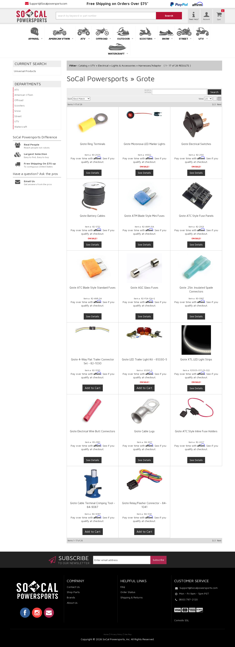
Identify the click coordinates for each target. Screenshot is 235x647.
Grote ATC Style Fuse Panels (196, 215)
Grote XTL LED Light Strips (196, 359)
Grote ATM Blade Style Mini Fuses (144, 215)
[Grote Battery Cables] (93, 196)
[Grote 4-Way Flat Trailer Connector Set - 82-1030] (93, 331)
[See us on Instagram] (37, 613)
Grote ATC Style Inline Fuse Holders (196, 431)
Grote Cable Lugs (144, 431)
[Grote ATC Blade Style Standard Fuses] (93, 267)
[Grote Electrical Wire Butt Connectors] (93, 412)
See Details (92, 172)
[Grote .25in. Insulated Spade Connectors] (196, 267)
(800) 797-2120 (188, 599)
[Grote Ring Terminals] (93, 124)
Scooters (19, 105)
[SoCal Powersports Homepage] (31, 15)
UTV (16, 121)
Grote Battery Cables (92, 215)
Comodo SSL (181, 620)
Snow (17, 110)
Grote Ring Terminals (92, 143)
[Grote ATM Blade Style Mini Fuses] (144, 196)
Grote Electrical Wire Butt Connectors (92, 431)
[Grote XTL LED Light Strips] (196, 340)
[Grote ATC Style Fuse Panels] (196, 196)
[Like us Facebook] (25, 613)
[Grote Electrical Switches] (196, 124)
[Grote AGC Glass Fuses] (144, 268)
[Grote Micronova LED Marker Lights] (144, 115)
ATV (16, 89)
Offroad (18, 100)
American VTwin (23, 94)
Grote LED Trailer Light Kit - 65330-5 (144, 359)
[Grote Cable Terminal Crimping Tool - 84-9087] (93, 485)
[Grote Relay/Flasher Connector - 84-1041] (144, 481)
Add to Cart (92, 388)
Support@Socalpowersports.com (48, 3)
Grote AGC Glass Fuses (144, 287)
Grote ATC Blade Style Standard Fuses (92, 287)
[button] (96, 15)
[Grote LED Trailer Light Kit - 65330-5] (144, 334)
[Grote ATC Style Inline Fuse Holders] (196, 408)
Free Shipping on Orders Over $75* (117, 3)
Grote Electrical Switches (196, 143)
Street (17, 116)
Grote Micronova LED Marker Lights (144, 143)
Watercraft (20, 126)
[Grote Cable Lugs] (144, 412)
